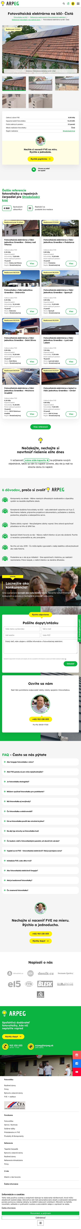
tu (65, 658)
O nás (6, 1171)
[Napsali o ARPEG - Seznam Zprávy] (66, 973)
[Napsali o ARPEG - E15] (14, 984)
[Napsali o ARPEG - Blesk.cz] (45, 984)
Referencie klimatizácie (13, 1160)
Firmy (6, 1089)
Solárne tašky (9, 1129)
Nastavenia (40, 1223)
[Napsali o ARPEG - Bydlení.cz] (65, 984)
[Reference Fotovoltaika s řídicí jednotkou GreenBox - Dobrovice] (21, 293)
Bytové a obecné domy (13, 1093)
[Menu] (78, 3)
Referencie (8, 1143)
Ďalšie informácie (9, 1208)
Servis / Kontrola (10, 1125)
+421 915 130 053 (40, 719)
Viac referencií (40, 427)
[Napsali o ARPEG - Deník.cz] (46, 973)
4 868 (6, 208)
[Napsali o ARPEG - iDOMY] (40, 994)
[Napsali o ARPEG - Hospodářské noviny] (30, 973)
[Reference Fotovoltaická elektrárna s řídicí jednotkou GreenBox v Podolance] (60, 244)
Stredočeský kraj (69, 131)
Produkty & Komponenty (14, 1136)
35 (30, 208)
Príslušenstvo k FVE (12, 1132)
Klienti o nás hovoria (12, 1177)
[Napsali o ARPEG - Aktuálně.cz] (15, 973)
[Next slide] (74, 49)
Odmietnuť (41, 1218)
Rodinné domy (10, 1085)
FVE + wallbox (10, 1097)
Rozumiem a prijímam (40, 1213)
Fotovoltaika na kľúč (21, 17)
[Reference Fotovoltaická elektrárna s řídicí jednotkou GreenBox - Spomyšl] (60, 293)
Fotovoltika (8, 1079)
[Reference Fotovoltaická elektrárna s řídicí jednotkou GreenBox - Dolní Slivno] (21, 342)
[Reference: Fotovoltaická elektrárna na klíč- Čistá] (40, 49)
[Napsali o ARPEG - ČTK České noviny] (29, 984)
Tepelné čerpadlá (11, 1149)
